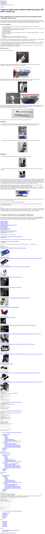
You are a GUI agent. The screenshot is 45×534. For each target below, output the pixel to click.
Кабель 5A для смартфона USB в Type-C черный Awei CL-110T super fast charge (15, 266)
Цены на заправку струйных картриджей (12, 446)
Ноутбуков (5, 522)
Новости (6, 437)
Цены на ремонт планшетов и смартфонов (13, 447)
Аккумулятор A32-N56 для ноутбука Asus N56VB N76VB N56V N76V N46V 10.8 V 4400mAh (18, 325)
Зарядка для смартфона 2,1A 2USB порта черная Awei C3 (11, 287)
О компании (5, 435)
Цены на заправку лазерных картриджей (12, 445)
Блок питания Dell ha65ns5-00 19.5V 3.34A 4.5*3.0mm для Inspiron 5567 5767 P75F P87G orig (17, 344)
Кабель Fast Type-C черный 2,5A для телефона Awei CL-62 (11, 277)
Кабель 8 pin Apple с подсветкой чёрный (8, 317)
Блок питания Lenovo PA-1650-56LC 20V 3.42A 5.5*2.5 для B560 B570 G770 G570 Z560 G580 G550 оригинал (21, 258)
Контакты (4, 470)
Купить (7, 257)
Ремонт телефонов (3, 226)
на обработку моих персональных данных (14, 402)
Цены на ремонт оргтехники (10, 444)
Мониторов (5, 525)
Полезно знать (5, 448)
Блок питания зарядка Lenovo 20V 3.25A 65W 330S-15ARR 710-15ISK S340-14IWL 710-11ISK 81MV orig (20, 372)
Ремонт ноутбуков (3, 221)
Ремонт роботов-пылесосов (5, 228)
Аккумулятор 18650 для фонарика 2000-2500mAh (9, 307)
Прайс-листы (5, 442)
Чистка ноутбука (6, 531)
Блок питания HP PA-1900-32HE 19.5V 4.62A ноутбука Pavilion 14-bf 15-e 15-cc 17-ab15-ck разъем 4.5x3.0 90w (21, 354)
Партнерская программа (9, 439)
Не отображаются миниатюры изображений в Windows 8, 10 (11, 236)
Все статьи (2, 246)
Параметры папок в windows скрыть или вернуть (9, 241)
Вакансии (7, 438)
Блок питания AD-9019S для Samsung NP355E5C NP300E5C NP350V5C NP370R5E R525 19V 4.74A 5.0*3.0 (20, 333)
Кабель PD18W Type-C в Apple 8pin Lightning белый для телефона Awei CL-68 (15, 297)
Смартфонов (5, 524)
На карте (2, 6)
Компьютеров (5, 521)
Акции (6, 436)
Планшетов (5, 523)
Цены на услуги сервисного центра (11, 443)
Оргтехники (5, 526)
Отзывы (4, 469)
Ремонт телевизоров (4, 227)
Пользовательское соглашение (10, 440)
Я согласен (12, 402)
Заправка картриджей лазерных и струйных (11, 530)
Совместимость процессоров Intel (6, 231)
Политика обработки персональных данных (13, 441)
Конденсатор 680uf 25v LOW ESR (6, 363)
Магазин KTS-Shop (6, 434)
